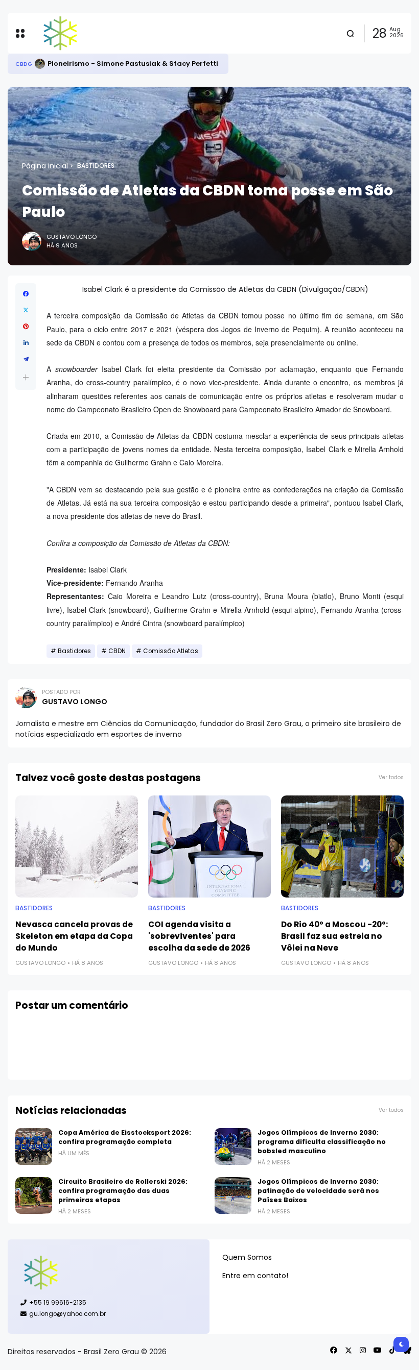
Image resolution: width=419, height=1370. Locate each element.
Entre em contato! (255, 1276)
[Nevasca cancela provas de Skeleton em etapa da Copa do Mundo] (76, 846)
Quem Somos (247, 1257)
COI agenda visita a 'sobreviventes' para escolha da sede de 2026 (199, 936)
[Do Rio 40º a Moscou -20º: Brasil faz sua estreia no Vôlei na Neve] (342, 846)
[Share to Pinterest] (26, 326)
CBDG (23, 64)
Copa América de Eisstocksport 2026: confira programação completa (124, 1137)
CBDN (117, 651)
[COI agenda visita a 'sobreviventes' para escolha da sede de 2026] (209, 846)
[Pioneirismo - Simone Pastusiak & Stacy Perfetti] (40, 64)
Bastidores (95, 166)
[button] (26, 377)
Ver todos (391, 777)
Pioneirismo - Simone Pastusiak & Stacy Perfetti (133, 63)
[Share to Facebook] (26, 294)
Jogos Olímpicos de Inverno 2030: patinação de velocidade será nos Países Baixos (318, 1190)
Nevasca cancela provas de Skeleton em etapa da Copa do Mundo (74, 936)
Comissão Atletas (170, 651)
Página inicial (45, 166)
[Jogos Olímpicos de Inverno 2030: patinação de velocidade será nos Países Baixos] (233, 1195)
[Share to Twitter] (26, 310)
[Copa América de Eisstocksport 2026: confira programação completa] (33, 1146)
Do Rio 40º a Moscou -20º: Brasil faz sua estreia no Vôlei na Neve (334, 936)
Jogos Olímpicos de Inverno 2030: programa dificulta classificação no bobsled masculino (322, 1141)
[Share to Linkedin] (26, 343)
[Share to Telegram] (26, 359)
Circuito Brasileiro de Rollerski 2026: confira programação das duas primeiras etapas (123, 1190)
